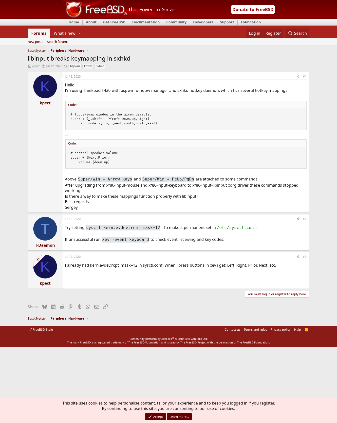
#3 (305, 257)
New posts (35, 42)
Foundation (251, 22)
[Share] (298, 77)
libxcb (88, 66)
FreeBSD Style (42, 329)
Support (227, 22)
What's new (64, 33)
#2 (305, 219)
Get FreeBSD (114, 22)
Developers (203, 22)
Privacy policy (281, 329)
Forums (38, 33)
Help (297, 329)
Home (74, 22)
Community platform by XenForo (169, 339)
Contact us (232, 329)
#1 (305, 76)
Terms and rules (255, 329)
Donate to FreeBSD (253, 9)
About (91, 22)
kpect (36, 66)
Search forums (57, 42)
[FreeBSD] (118, 17)
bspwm (75, 66)
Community (176, 22)
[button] (79, 33)
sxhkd (100, 66)
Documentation (146, 22)
